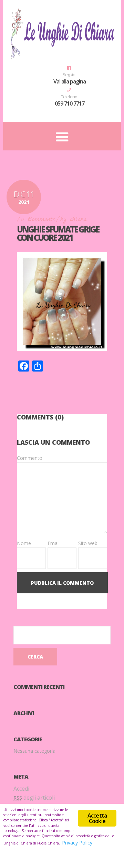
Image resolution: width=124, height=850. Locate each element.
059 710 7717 (69, 103)
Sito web (87, 543)
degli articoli (34, 797)
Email (54, 543)
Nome (24, 543)
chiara (78, 219)
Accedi (21, 788)
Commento (29, 458)
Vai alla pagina (69, 81)
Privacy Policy (77, 842)
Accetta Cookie (97, 818)
